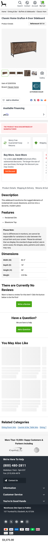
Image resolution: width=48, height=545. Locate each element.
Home (4, 12)
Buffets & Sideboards (27, 12)
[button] (20, 4)
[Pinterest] (38, 100)
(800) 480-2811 (14, 465)
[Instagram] (27, 522)
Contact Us (13, 480)
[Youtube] (22, 522)
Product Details (7, 24)
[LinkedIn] (42, 100)
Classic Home (13, 87)
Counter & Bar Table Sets (28, 427)
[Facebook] (31, 100)
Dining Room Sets (9, 427)
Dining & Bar (12, 12)
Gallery (42, 78)
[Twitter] (35, 100)
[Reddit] (45, 100)
